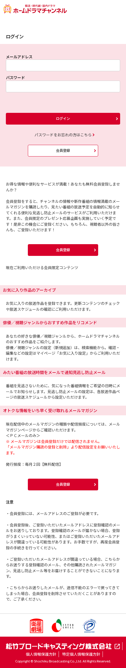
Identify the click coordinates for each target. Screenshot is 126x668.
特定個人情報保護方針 (81, 654)
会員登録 (63, 150)
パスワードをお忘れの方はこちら (63, 134)
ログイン (63, 118)
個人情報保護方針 (41, 654)
